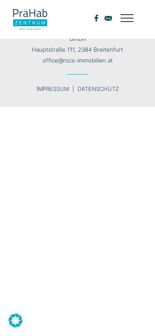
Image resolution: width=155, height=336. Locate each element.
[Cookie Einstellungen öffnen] (15, 324)
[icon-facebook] (98, 18)
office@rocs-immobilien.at (78, 60)
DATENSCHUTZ (98, 88)
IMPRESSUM (53, 88)
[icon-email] (108, 18)
